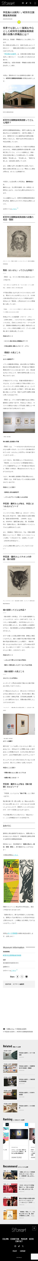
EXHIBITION (14, 1238)
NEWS (31, 1238)
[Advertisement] (19, 1006)
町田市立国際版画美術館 (12, 955)
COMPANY (22, 1251)
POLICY (15, 1251)
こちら (14, 209)
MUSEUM (24, 1238)
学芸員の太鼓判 (10, 54)
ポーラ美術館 (12, 933)
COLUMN (5, 1238)
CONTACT (19, 1241)
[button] (3, 1141)
